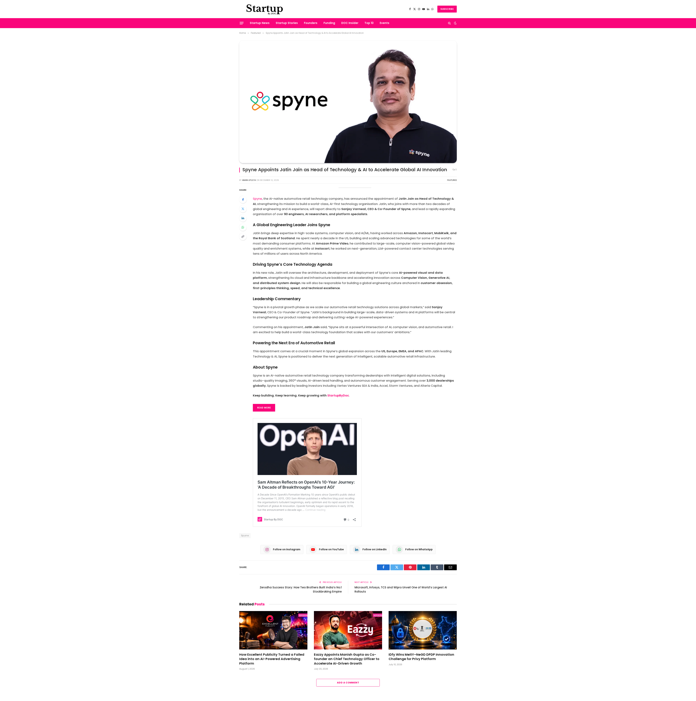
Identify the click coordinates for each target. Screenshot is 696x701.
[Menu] (242, 23)
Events (384, 23)
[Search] (449, 23)
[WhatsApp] (242, 227)
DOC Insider (349, 23)
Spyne (257, 199)
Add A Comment (348, 682)
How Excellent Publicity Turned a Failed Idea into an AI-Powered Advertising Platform (271, 659)
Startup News (260, 23)
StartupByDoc (338, 395)
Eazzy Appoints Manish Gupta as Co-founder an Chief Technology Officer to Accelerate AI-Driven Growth (346, 659)
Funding (329, 23)
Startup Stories (287, 23)
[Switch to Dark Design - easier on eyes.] (455, 23)
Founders (310, 23)
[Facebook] (242, 199)
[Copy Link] (242, 236)
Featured (452, 180)
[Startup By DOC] (264, 9)
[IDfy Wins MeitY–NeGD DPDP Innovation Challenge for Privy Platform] (423, 630)
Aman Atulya (249, 180)
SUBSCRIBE (447, 9)
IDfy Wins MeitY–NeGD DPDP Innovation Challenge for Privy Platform (421, 656)
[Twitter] (242, 208)
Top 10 (369, 23)
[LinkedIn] (242, 218)
